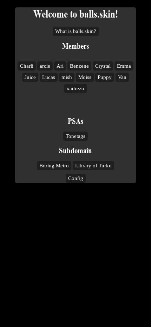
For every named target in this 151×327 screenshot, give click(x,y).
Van (122, 77)
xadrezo (75, 88)
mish (66, 77)
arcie (45, 66)
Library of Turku (93, 165)
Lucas (48, 77)
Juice (30, 77)
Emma (124, 66)
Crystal (103, 66)
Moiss (84, 77)
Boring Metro (54, 165)
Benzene (79, 66)
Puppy (105, 77)
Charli (26, 66)
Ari (60, 66)
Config (75, 178)
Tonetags (75, 136)
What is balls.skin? (75, 31)
